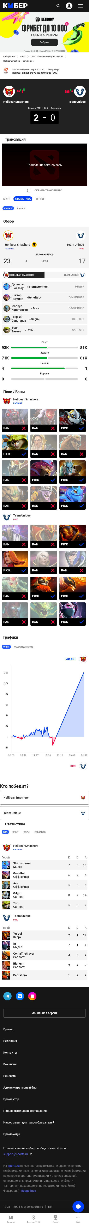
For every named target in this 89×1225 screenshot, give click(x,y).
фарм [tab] (26, 832)
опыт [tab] (15, 832)
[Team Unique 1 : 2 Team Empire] (72, 91)
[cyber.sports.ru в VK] (21, 997)
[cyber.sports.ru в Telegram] (8, 997)
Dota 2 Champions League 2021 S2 (47, 56)
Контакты (10, 1052)
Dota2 (23, 56)
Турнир (40, 198)
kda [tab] (5, 832)
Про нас (8, 1029)
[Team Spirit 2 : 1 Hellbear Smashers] (17, 91)
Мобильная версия (44, 1013)
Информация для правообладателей (28, 1122)
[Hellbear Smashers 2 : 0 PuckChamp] (24, 89)
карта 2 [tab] (21, 208)
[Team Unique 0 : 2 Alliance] (65, 91)
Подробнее (28, 1190)
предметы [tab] (40, 832)
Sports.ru (14, 1165)
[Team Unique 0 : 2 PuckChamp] (68, 91)
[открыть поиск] (58, 6)
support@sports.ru (15, 1154)
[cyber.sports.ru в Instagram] (33, 997)
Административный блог (20, 1087)
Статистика (23, 198)
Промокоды (11, 1134)
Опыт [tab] (6, 647)
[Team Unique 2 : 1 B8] (70, 90)
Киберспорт (9, 56)
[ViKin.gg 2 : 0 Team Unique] (67, 91)
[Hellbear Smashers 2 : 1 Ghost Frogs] (20, 90)
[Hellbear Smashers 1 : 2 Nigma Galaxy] (19, 91)
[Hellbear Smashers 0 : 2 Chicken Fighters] (22, 91)
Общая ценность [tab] (23, 647)
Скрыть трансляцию (48, 190)
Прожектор (11, 1099)
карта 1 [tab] (8, 208)
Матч (6, 198)
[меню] (81, 6)
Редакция (10, 1041)
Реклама (9, 1076)
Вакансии (10, 1064)
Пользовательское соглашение (25, 1110)
